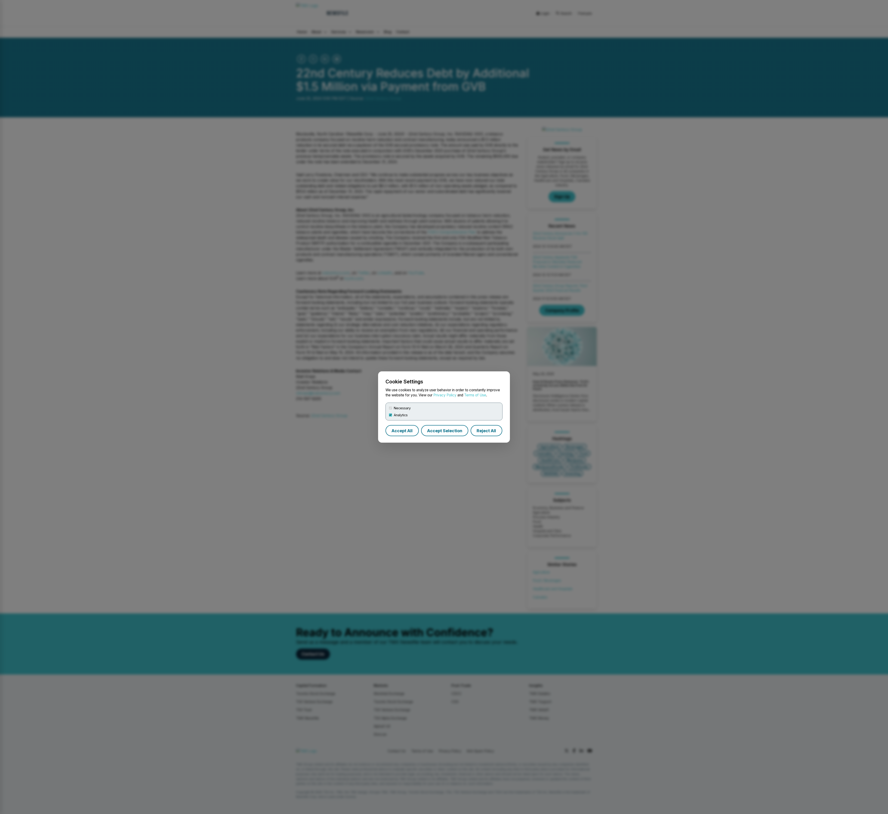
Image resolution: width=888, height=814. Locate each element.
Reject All (486, 430)
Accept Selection (444, 430)
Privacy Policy (444, 395)
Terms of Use (475, 395)
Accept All (402, 430)
